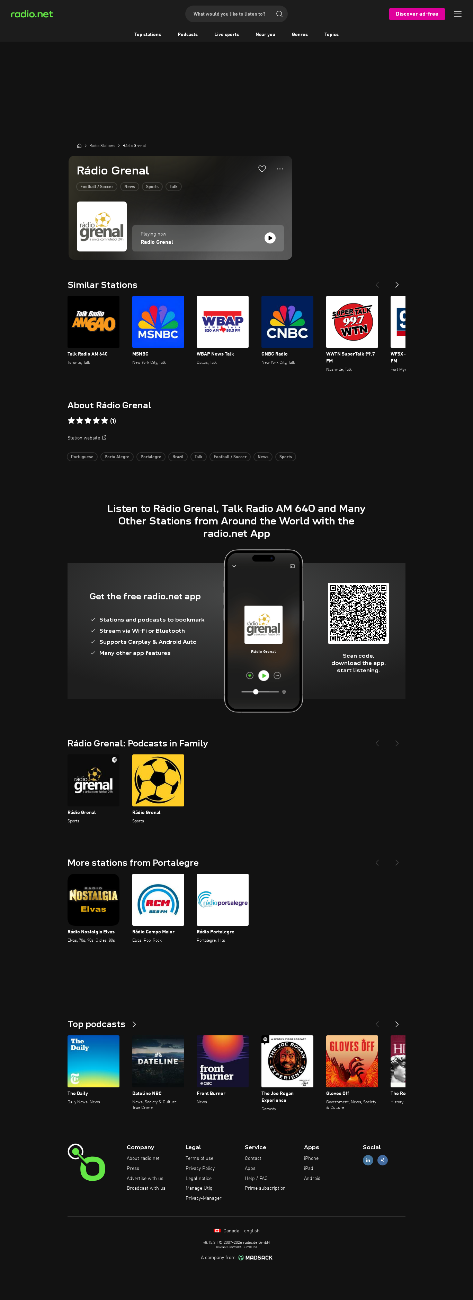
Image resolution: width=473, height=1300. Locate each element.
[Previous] (377, 282)
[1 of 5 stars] (71, 421)
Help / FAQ (256, 1178)
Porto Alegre (117, 457)
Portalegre (151, 457)
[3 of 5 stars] (88, 421)
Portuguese (82, 457)
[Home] (79, 145)
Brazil (178, 457)
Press (133, 1168)
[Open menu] (458, 14)
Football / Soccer (96, 187)
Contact (253, 1158)
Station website (84, 438)
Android (312, 1178)
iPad (308, 1168)
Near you (265, 34)
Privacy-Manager (204, 1198)
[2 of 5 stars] (79, 421)
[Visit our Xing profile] (382, 1160)
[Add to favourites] (262, 168)
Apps (250, 1168)
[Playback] (270, 237)
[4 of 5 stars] (96, 421)
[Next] (397, 282)
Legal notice (199, 1178)
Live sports (226, 34)
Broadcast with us (146, 1188)
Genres (300, 34)
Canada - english (241, 1231)
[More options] (280, 169)
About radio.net (143, 1158)
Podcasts (188, 34)
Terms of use (199, 1158)
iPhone (311, 1158)
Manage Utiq (199, 1188)
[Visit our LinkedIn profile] (368, 1160)
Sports (152, 187)
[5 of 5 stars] (104, 421)
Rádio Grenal (157, 242)
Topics (331, 34)
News (129, 187)
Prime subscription (265, 1188)
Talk (174, 187)
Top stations (147, 34)
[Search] (279, 14)
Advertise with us (145, 1178)
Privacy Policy (200, 1168)
